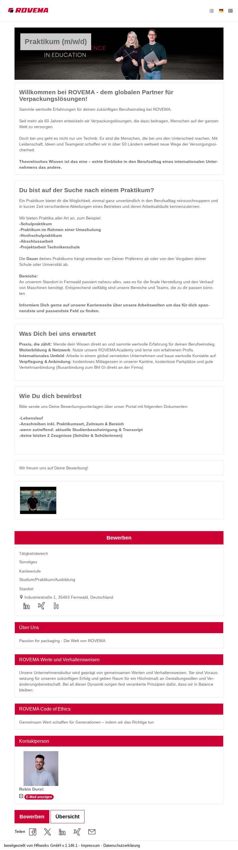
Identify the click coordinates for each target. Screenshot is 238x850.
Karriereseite (99, 305)
